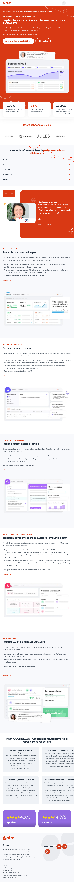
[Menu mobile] (70, 3)
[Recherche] (64, 3)
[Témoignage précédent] (6, 193)
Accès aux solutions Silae (10, 877)
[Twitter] (47, 851)
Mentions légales (8, 870)
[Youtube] (59, 846)
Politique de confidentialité (11, 872)
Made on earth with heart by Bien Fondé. (15, 875)
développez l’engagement (30, 275)
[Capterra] (54, 818)
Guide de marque (8, 868)
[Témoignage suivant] (12, 193)
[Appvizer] (19, 818)
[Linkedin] (64, 846)
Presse (5, 865)
